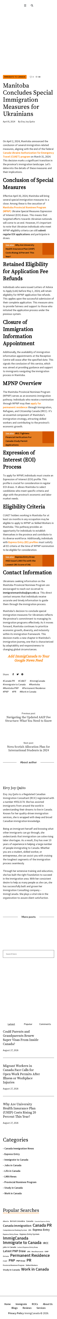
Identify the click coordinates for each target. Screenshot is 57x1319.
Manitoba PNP (11, 688)
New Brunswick (37, 1251)
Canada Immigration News (19, 1148)
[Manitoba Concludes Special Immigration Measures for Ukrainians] (28, 51)
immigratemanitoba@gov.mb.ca (21, 592)
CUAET (22, 680)
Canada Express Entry (42, 1221)
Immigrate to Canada (14, 77)
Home (7, 1304)
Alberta (6, 1221)
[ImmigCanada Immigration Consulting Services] (28, 15)
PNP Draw (20, 1261)
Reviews (27, 1308)
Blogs (15, 1308)
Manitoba (35, 684)
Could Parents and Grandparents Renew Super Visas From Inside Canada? (20, 1038)
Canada (29, 1221)
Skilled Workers (32, 1265)
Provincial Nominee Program (20, 1182)
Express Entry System (29, 1234)
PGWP (5, 1261)
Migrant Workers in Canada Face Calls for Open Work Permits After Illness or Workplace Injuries (21, 1074)
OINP (47, 1251)
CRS (29, 1230)
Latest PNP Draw (14, 1251)
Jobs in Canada (12, 1165)
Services (41, 1308)
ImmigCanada (38, 680)
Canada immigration (17, 1225)
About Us (48, 1304)
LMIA (28, 1252)
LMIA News (10, 1176)
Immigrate (21, 1304)
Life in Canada (12, 1171)
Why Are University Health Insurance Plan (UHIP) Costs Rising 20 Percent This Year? (19, 1110)
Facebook (13, 674)
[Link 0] (25, 5)
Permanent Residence (34, 688)
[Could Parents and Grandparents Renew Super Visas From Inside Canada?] (48, 1040)
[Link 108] (28, 988)
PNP (6, 691)
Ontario (6, 1256)
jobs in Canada (9, 1247)
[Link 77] (25, 132)
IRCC (46, 1243)
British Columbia (17, 1221)
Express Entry (12, 1154)
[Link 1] (32, 5)
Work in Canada (28, 691)
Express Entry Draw (10, 1234)
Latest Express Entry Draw (27, 1247)
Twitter (17, 674)
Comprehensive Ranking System (15, 1230)
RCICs (35, 1304)
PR (14, 691)
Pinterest (22, 674)
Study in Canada (13, 1187)
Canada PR (9, 680)
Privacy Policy (16, 1313)
